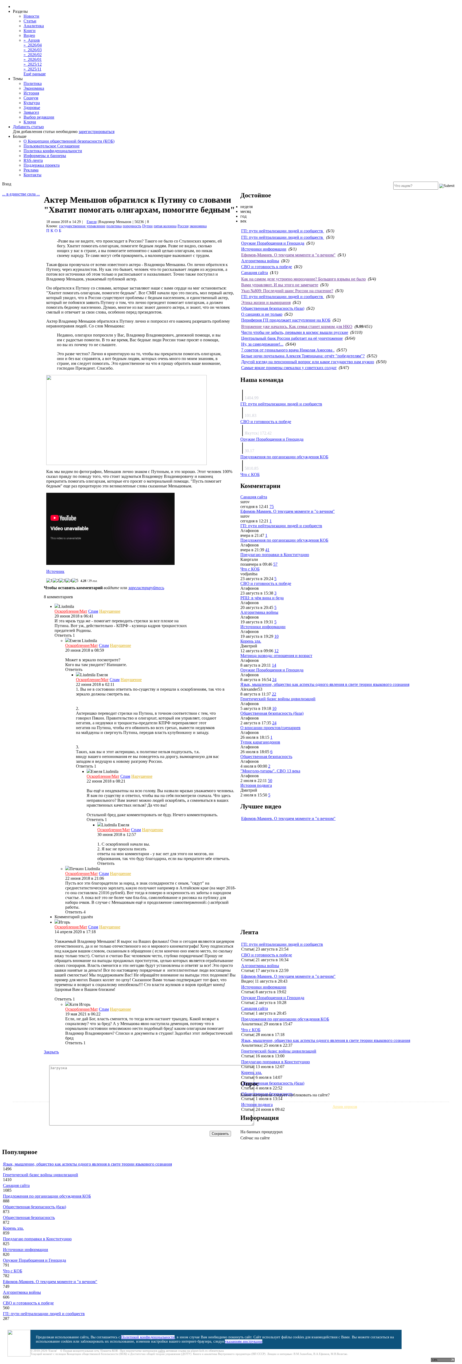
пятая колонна (165, 226)
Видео (29, 35)
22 (274, 694)
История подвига (256, 785)
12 (276, 650)
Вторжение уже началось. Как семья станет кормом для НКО (296, 326)
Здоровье (32, 107)
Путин (147, 226)
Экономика (34, 88)
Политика (33, 83)
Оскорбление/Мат (71, 611)
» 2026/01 (33, 59)
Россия (183, 226)
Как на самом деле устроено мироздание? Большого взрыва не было (303, 279)
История (31, 93)
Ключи (30, 122)
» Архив (32, 40)
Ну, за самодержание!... (262, 344)
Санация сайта (254, 272)
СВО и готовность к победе (266, 266)
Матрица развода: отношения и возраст (276, 655)
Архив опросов (345, 1107)
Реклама (31, 170)
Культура (32, 102)
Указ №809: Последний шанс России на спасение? (287, 290)
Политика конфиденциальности (53, 150)
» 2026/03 (33, 50)
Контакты (32, 175)
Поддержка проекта (42, 165)
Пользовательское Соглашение (52, 146)
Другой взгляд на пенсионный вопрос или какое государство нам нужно (307, 361)
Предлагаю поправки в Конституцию (274, 554)
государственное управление (82, 226)
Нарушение (109, 611)
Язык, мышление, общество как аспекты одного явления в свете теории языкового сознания (324, 684)
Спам (93, 611)
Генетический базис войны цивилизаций (277, 699)
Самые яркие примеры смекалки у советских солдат (289, 367)
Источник (55, 571)
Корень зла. (250, 641)
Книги (30, 30)
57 (275, 564)
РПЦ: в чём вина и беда (262, 598)
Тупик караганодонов (260, 742)
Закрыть (51, 1052)
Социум (31, 98)
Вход (6, 184)
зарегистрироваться (96, 131)
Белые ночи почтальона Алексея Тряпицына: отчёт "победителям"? (303, 356)
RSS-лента (33, 160)
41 (267, 550)
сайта (161, 1350)
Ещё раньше (35, 74)
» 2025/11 (32, 69)
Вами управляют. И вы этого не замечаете (279, 285)
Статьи (30, 21)
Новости (31, 16)
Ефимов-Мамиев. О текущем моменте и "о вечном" (288, 255)
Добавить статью (28, 126)
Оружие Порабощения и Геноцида (272, 243)
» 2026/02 (33, 54)
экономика (198, 226)
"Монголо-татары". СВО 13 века (270, 771)
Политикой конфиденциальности (148, 1337)
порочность (132, 226)
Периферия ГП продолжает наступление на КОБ (285, 320)
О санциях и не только (261, 314)
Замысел (31, 112)
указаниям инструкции (243, 1341)
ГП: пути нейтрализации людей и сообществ (282, 231)
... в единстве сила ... (21, 194)
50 (270, 780)
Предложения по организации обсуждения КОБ (284, 457)
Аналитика (34, 26)
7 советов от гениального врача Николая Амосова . (287, 350)
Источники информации (263, 249)
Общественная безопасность (266, 756)
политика (114, 226)
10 (276, 636)
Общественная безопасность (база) (272, 308)
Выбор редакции (39, 117)
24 (274, 679)
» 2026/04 (33, 45)
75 (272, 506)
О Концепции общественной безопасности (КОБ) (69, 141)
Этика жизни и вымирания (266, 302)
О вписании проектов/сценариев (270, 727)
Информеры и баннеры (45, 155)
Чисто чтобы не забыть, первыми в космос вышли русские (294, 332)
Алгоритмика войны (260, 261)
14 (274, 665)
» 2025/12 (33, 64)
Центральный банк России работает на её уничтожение (292, 338)
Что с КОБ (250, 474)
